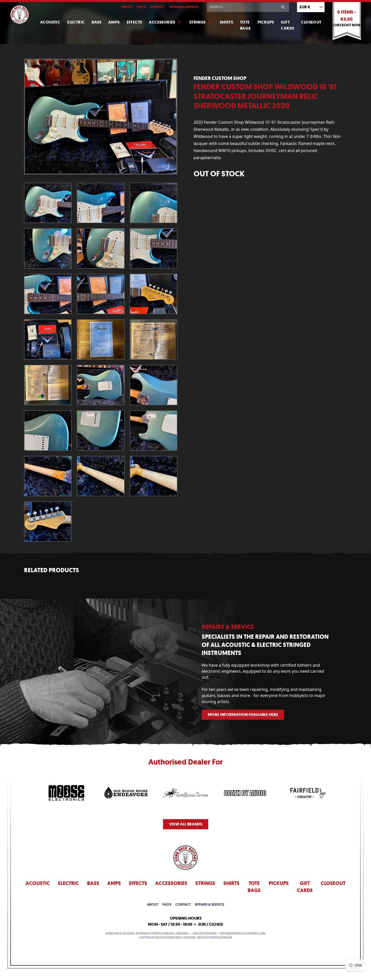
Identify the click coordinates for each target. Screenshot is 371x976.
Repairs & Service (184, 7)
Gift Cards (287, 25)
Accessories (162, 22)
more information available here (243, 714)
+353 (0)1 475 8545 (204, 933)
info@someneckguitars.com (243, 933)
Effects (134, 22)
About (127, 7)
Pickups (266, 22)
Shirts (226, 22)
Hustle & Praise (220, 938)
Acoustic (50, 22)
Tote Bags (245, 25)
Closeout (311, 22)
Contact (157, 7)
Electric (76, 22)
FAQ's (141, 7)
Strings (197, 22)
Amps (114, 22)
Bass (96, 22)
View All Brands (185, 824)
